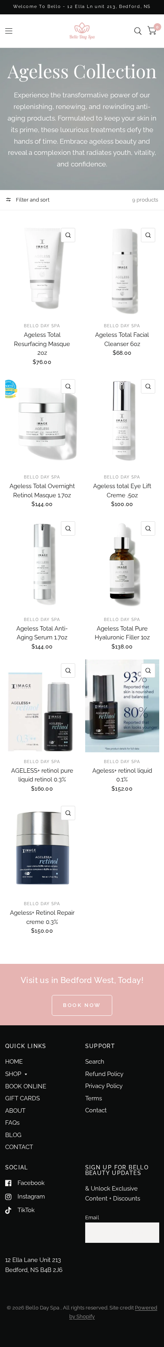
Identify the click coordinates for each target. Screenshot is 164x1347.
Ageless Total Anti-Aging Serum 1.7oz (42, 633)
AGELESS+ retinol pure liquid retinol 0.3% (42, 775)
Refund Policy (104, 1074)
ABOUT (15, 1110)
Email (92, 1217)
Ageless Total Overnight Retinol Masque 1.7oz (42, 491)
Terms (93, 1098)
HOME (14, 1061)
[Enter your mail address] (151, 1232)
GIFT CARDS (22, 1098)
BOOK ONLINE (25, 1086)
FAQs (12, 1122)
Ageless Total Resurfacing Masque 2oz (42, 343)
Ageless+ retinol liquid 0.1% (122, 775)
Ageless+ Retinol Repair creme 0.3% (42, 917)
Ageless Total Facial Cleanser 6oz (122, 339)
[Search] (137, 30)
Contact (96, 1110)
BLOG (13, 1135)
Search (94, 1061)
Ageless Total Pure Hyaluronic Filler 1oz (122, 633)
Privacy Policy (104, 1086)
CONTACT (19, 1147)
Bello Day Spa (42, 326)
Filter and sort (32, 200)
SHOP (13, 1074)
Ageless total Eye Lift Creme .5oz (122, 491)
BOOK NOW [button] (82, 1005)
